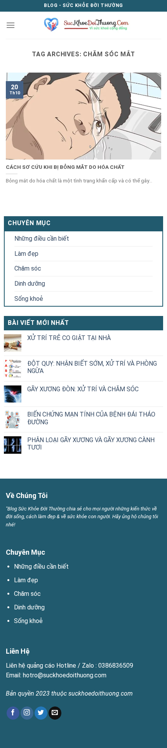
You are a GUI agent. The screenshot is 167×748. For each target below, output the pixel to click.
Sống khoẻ (28, 298)
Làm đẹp (26, 253)
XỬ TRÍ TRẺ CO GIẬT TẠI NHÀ (69, 338)
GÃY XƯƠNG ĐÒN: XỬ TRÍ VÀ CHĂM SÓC (83, 389)
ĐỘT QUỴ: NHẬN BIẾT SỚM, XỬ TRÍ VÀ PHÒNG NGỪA (92, 367)
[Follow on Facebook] (13, 713)
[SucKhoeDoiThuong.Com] (83, 25)
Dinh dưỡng (29, 283)
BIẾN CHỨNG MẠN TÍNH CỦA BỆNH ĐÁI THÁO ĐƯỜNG (91, 418)
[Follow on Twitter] (41, 713)
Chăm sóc (27, 268)
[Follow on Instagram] (27, 713)
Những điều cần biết (41, 238)
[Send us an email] (55, 713)
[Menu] (10, 25)
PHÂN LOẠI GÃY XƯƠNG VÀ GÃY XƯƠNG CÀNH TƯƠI (91, 443)
